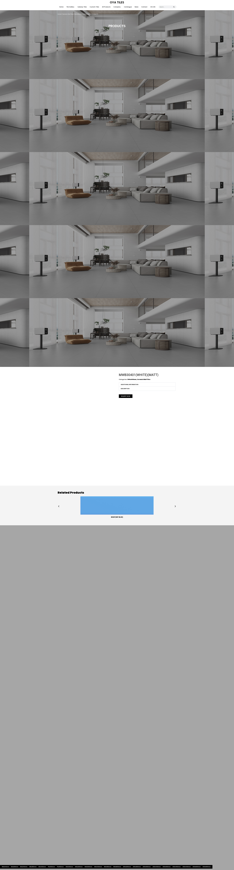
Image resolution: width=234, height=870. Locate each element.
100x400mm (98, 867)
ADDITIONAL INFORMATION (129, 384)
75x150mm (60, 867)
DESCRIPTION (125, 389)
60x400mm (42, 867)
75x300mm (51, 867)
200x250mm (137, 867)
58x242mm (5, 867)
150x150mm (107, 867)
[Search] (173, 6)
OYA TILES (117, 2)
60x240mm (23, 867)
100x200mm (79, 867)
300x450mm (176, 867)
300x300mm (167, 867)
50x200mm (14, 867)
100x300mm (88, 867)
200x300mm (147, 867)
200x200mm (127, 867)
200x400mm (157, 867)
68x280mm (33, 867)
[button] (147, 385)
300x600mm (197, 867)
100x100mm (69, 867)
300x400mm (78, 14)
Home (59, 14)
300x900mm (207, 867)
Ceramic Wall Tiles (67, 14)
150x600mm (117, 867)
